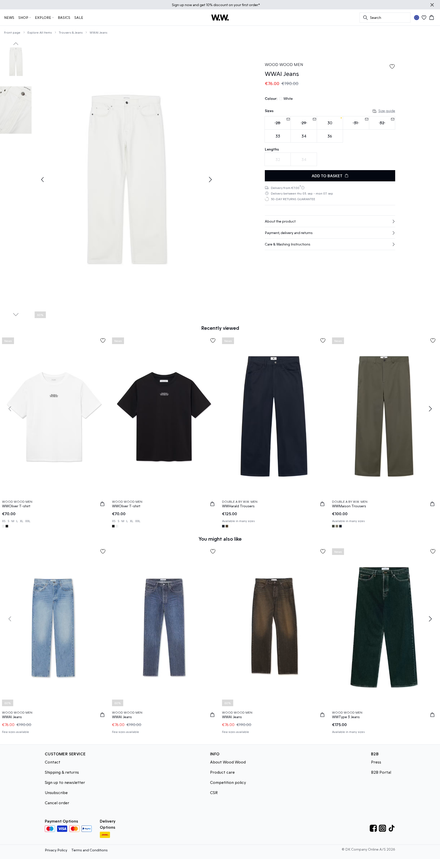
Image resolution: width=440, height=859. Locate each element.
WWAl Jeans (98, 32)
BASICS (64, 17)
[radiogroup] (330, 129)
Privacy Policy (56, 850)
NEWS (9, 17)
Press (376, 761)
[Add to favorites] (392, 66)
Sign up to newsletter (65, 782)
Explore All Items (40, 32)
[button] (330, 221)
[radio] (278, 122)
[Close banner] (432, 5)
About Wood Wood (228, 761)
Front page (12, 32)
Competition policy (228, 782)
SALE (78, 17)
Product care (222, 772)
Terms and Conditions (89, 850)
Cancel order (57, 802)
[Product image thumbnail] (16, 61)
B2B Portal (381, 772)
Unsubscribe (56, 792)
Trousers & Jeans (70, 32)
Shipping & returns (62, 772)
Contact (52, 761)
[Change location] (417, 17)
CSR (214, 792)
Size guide (386, 110)
